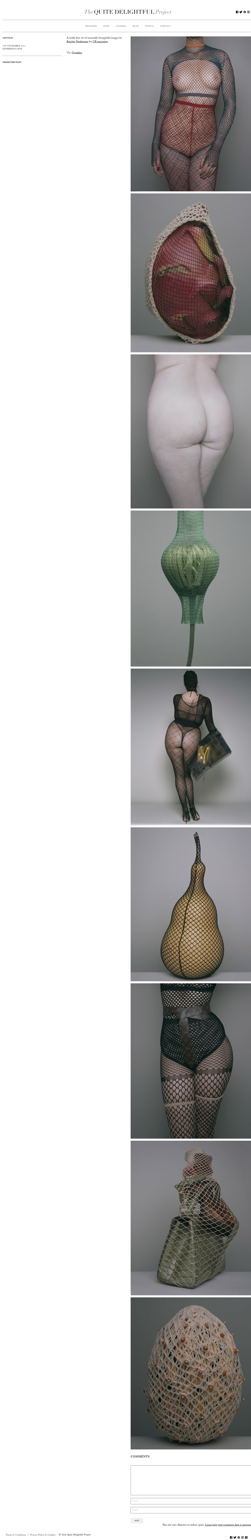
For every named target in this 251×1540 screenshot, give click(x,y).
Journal (121, 25)
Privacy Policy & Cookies (42, 1535)
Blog (136, 25)
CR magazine (100, 42)
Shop (106, 25)
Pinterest (244, 11)
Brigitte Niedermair (77, 42)
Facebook (237, 11)
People (149, 25)
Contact (165, 25)
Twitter (240, 11)
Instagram (248, 11)
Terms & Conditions (16, 1535)
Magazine (91, 25)
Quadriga (77, 53)
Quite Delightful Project (128, 12)
